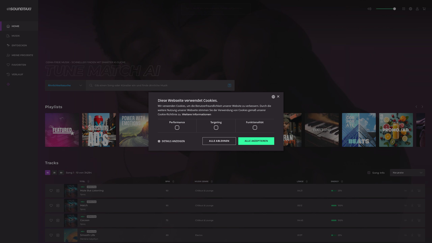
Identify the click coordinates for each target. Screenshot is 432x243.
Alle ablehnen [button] (219, 141)
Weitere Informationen (196, 114)
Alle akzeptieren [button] (256, 141)
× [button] (278, 96)
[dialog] (216, 121)
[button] (171, 141)
